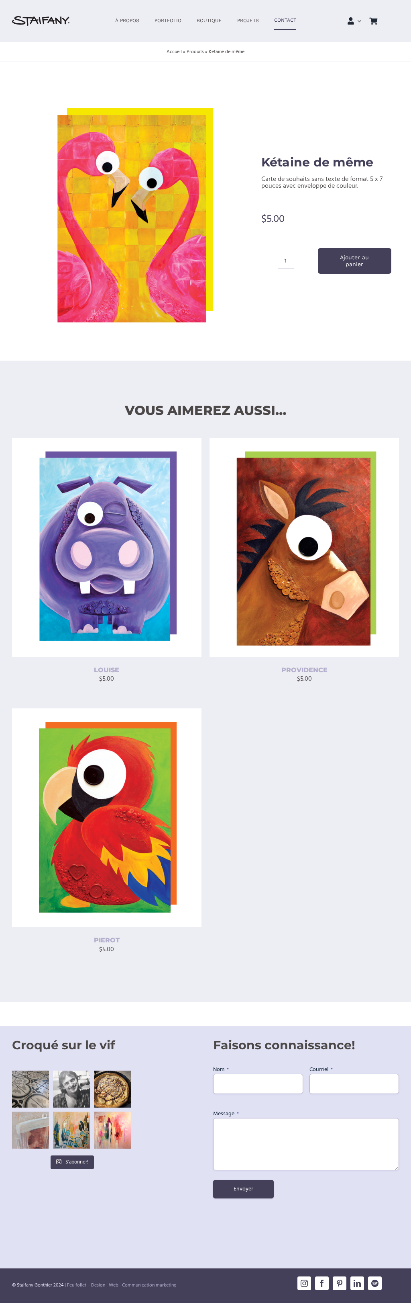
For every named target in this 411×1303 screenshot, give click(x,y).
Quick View (138, 549)
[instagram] (304, 1283)
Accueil (174, 52)
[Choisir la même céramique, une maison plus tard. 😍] (30, 1089)
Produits (195, 52)
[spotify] (375, 1283)
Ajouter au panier (354, 260)
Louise (106, 670)
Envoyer (243, 1189)
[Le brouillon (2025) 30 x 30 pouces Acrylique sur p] (71, 1130)
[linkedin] (357, 1283)
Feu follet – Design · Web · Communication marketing (122, 1285)
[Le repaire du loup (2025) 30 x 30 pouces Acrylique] (112, 1130)
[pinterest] (339, 1283)
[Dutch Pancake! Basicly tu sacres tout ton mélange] (112, 1089)
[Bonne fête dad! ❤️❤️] (71, 1089)
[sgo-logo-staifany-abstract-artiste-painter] (40, 19)
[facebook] (322, 1283)
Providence (304, 670)
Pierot (107, 940)
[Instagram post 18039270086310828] (30, 1130)
